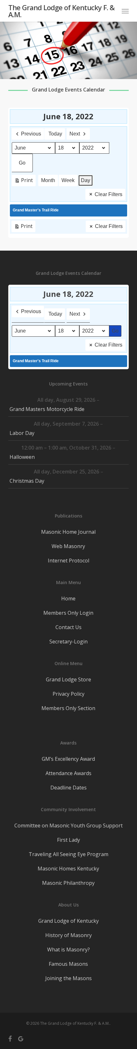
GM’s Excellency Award (68, 758)
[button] (125, 11)
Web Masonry (68, 546)
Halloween (22, 456)
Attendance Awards (68, 773)
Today (55, 133)
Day (85, 180)
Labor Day (22, 432)
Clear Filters (108, 194)
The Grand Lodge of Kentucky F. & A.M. (61, 11)
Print (23, 181)
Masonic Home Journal (68, 531)
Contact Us (68, 627)
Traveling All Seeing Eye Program (68, 854)
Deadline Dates (68, 787)
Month (48, 180)
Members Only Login (68, 612)
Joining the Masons (68, 978)
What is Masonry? (68, 949)
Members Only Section (68, 708)
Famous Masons (68, 963)
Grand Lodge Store (68, 679)
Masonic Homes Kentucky (68, 868)
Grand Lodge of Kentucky (68, 920)
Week (68, 180)
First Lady (68, 839)
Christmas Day (27, 480)
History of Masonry (68, 935)
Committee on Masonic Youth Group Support (68, 825)
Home (68, 598)
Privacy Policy (68, 693)
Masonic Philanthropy (68, 882)
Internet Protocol (68, 560)
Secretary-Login (68, 641)
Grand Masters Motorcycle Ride (47, 409)
